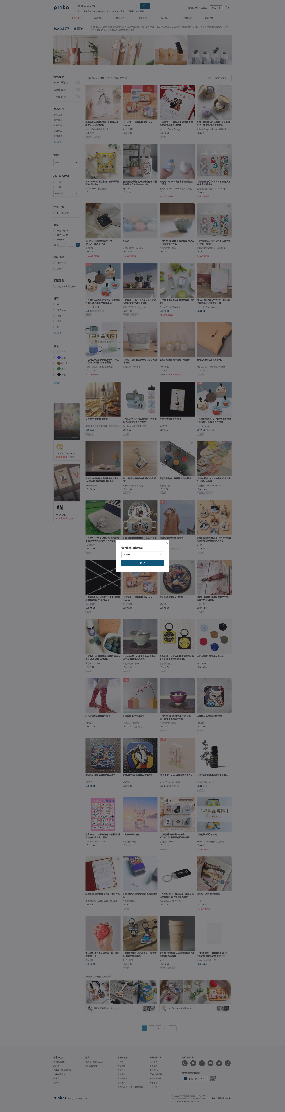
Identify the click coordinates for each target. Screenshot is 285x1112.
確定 (142, 563)
